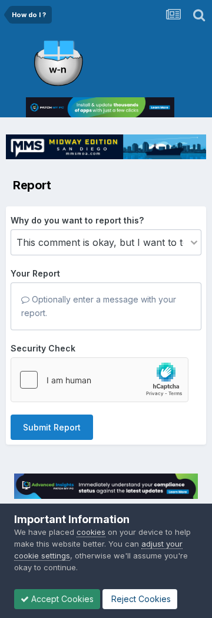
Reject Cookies (140, 599)
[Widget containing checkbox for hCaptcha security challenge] (99, 379)
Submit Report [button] (52, 427)
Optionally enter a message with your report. (98, 305)
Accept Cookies (61, 599)
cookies (91, 532)
